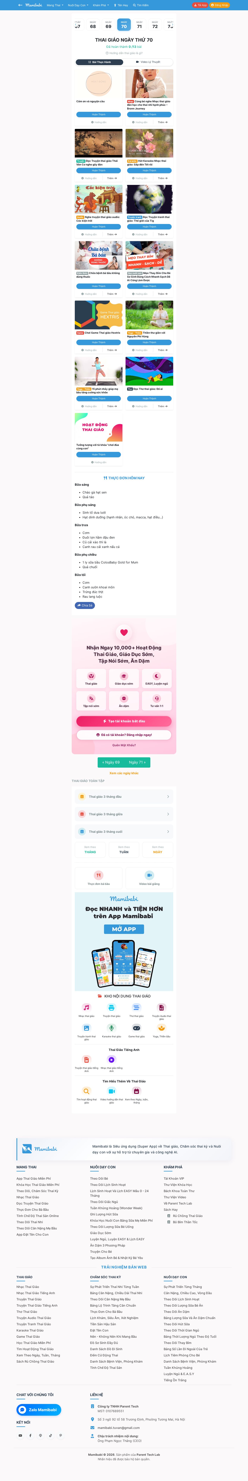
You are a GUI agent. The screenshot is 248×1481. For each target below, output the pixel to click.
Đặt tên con (99, 1330)
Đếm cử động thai (104, 1355)
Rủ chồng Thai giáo (187, 1216)
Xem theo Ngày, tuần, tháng (38, 1355)
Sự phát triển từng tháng (183, 1287)
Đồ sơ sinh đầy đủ (104, 1343)
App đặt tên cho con (32, 1234)
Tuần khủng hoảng (178, 1368)
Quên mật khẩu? (124, 745)
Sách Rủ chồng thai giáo (35, 1361)
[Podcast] (40, 1435)
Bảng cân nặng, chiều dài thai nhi (116, 1293)
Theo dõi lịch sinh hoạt (108, 1185)
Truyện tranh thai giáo (33, 1324)
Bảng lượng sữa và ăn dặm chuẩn (189, 1318)
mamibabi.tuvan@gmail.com (119, 1428)
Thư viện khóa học (178, 1185)
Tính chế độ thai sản (106, 1368)
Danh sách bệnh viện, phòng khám (116, 1361)
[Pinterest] (61, 1435)
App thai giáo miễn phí (33, 1178)
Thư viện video (175, 1197)
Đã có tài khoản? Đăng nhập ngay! (126, 735)
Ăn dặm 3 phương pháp (107, 1245)
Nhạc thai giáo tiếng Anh (35, 1293)
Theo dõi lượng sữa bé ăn (183, 1305)
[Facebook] (30, 1435)
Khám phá (100, 5)
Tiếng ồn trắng (175, 1380)
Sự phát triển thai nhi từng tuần (114, 1287)
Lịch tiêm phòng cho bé (182, 1355)
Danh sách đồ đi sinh (106, 1349)
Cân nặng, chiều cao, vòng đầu (188, 1293)
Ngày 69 (111, 762)
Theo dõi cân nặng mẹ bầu (36, 1228)
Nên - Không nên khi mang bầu (113, 1336)
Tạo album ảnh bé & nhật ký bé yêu (116, 1258)
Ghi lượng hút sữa (104, 1214)
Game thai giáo (28, 1336)
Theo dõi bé (99, 1178)
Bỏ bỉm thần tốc (185, 1222)
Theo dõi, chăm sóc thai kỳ (37, 1191)
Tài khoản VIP (174, 1178)
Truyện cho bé (101, 1252)
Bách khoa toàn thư (179, 1191)
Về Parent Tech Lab (178, 1203)
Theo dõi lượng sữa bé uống (111, 1227)
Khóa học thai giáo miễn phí (37, 1185)
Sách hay (171, 1210)
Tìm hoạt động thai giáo (35, 1349)
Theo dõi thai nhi (29, 1222)
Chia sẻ (86, 605)
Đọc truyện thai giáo (32, 1203)
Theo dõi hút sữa (177, 1324)
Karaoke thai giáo (30, 1330)
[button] (75, 24)
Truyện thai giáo (29, 1299)
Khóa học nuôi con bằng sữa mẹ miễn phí (121, 1220)
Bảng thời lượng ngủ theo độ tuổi (190, 1336)
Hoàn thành (98, 114)
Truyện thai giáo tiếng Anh (37, 1305)
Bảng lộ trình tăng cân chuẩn (113, 1305)
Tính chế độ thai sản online (37, 1216)
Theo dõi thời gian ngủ (181, 1330)
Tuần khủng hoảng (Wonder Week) (116, 1208)
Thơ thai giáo (26, 1312)
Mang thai (54, 5)
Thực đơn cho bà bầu (32, 1210)
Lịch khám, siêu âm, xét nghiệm (114, 1318)
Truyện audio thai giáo (33, 1318)
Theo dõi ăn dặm (176, 1312)
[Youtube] (20, 1435)
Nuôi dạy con (77, 5)
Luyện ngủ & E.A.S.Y (179, 1374)
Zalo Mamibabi (43, 1410)
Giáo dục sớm (100, 1233)
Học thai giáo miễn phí (33, 1343)
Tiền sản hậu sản (103, 1324)
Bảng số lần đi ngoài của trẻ (186, 1349)
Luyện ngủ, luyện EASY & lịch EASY (117, 1239)
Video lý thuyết (150, 61)
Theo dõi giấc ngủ (104, 1202)
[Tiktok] (50, 1435)
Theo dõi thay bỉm (177, 1343)
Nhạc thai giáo (27, 1197)
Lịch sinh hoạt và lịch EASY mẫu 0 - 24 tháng (119, 1193)
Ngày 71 (137, 762)
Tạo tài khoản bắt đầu (126, 721)
